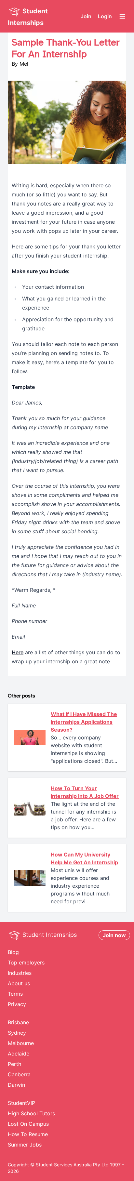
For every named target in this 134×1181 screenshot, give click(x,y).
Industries (20, 973)
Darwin (16, 1084)
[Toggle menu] (122, 16)
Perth (14, 1064)
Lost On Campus (28, 1124)
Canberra (19, 1074)
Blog (13, 952)
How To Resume (28, 1134)
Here (17, 652)
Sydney (17, 1032)
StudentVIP (21, 1103)
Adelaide (18, 1053)
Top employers (26, 962)
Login (105, 16)
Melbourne (21, 1043)
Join (86, 16)
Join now (114, 935)
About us (19, 983)
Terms (15, 993)
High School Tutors (31, 1113)
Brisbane (18, 1022)
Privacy (17, 1004)
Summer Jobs (25, 1144)
